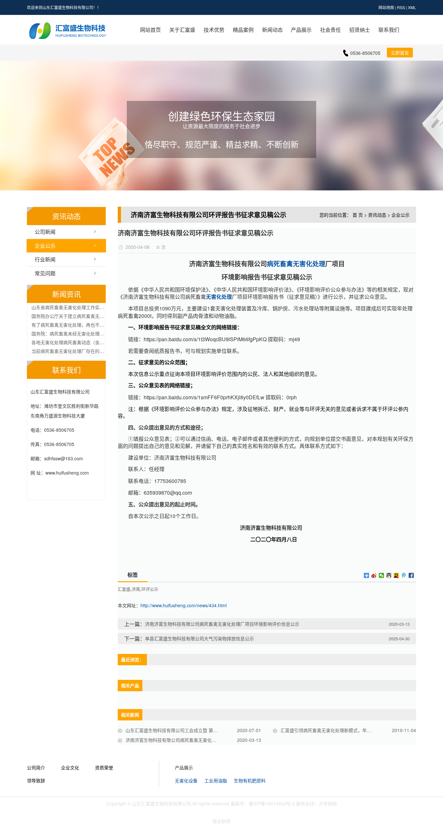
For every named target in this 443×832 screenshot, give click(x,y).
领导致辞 (36, 780)
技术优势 (214, 29)
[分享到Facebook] (411, 575)
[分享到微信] (381, 575)
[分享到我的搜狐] (396, 575)
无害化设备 (186, 780)
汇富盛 (124, 589)
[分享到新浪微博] (374, 575)
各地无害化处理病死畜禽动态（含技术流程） (68, 342)
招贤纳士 (359, 29)
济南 (136, 589)
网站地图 (386, 7)
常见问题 (45, 273)
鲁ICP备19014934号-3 (272, 803)
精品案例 (243, 29)
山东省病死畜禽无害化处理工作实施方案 (68, 307)
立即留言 (400, 52)
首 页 (358, 214)
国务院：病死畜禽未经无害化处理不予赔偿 (68, 333)
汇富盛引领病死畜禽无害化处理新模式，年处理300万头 (337, 730)
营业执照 (221, 821)
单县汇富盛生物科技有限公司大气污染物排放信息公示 (199, 638)
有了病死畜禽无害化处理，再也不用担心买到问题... (68, 324)
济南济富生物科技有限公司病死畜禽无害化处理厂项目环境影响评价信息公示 (222, 624)
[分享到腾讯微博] (404, 575)
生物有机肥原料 (250, 780)
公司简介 (36, 767)
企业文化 (70, 767)
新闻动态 (272, 29)
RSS (401, 7)
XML (412, 7)
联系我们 (388, 29)
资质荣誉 (104, 767)
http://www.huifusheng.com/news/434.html (183, 605)
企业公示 (45, 245)
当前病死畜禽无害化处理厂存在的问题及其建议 (68, 351)
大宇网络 (328, 803)
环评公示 (149, 589)
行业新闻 (45, 259)
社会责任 (330, 29)
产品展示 (301, 29)
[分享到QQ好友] (389, 575)
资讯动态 (377, 214)
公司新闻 (45, 231)
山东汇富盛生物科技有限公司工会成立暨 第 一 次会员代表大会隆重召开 (193, 730)
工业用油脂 (215, 780)
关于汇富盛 (182, 29)
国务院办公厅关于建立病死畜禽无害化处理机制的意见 (68, 316)
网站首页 (150, 29)
